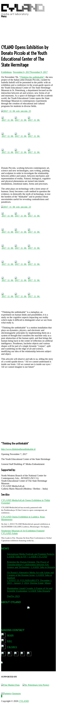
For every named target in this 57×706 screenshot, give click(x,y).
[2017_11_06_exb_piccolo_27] (7, 234)
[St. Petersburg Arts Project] (37, 685)
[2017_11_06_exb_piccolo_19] (20, 138)
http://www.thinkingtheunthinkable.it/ (18, 449)
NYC (9, 641)
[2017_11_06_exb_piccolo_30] (7, 218)
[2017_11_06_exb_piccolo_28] (20, 154)
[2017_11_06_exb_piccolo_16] (34, 234)
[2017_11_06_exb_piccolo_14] (34, 122)
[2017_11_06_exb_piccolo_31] (20, 250)
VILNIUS (12, 647)
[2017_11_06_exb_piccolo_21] (7, 154)
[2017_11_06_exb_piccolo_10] (20, 299)
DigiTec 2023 (13, 596)
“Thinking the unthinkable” (31, 77)
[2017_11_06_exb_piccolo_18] (7, 138)
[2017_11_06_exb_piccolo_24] (20, 234)
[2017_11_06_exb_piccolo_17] (34, 154)
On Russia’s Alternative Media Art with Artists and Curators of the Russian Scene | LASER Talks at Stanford (30, 575)
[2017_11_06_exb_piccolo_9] (20, 266)
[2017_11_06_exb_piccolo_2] (34, 250)
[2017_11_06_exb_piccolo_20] (34, 138)
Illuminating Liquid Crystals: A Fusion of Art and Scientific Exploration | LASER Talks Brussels (29, 589)
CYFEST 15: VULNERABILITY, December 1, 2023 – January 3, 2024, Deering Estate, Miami (29, 581)
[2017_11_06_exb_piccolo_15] (20, 218)
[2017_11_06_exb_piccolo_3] (7, 266)
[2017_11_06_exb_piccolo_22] (7, 250)
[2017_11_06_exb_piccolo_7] (34, 299)
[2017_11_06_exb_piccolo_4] (20, 282)
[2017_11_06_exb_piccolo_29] (34, 218)
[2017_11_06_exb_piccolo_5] (7, 282)
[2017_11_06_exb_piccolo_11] (7, 299)
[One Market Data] (12, 685)
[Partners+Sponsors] (11, 693)
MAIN (10, 635)
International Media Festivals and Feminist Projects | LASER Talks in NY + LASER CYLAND (31, 555)
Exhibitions (6, 72)
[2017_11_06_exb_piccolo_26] (7, 122)
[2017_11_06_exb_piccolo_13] (20, 122)
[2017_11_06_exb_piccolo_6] (34, 266)
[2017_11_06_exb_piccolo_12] (34, 282)
